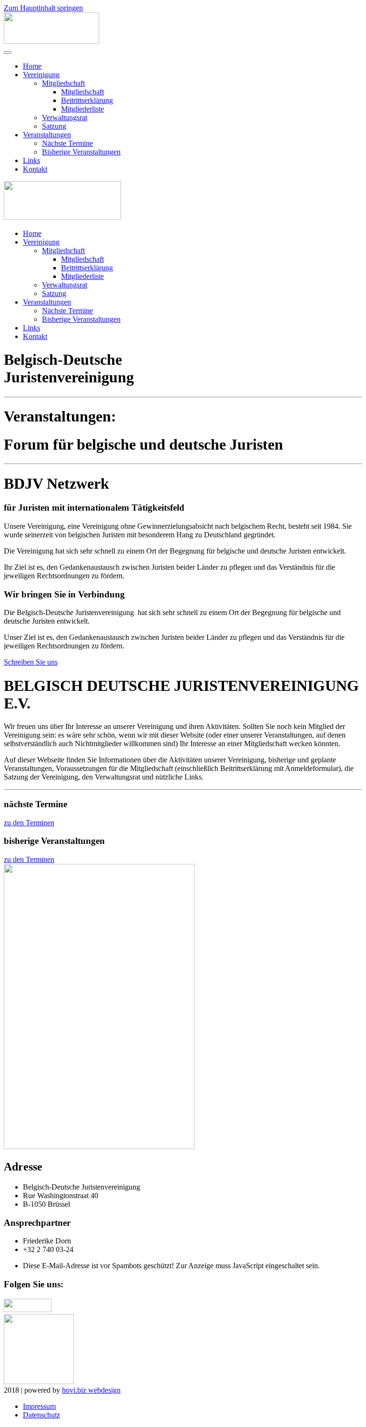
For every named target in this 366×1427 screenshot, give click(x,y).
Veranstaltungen (47, 135)
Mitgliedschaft (63, 83)
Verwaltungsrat (64, 117)
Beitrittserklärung (87, 100)
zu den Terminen (29, 823)
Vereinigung (41, 75)
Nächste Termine (67, 143)
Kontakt (35, 169)
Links (31, 160)
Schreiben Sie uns (31, 662)
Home (32, 66)
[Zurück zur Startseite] (51, 41)
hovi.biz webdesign (91, 1390)
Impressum (39, 1406)
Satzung (54, 126)
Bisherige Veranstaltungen (81, 152)
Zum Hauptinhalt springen (43, 8)
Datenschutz (41, 1415)
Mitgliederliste (82, 109)
